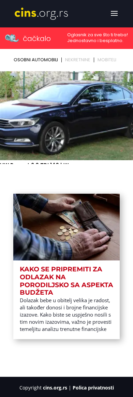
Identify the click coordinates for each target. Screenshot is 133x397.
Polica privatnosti (93, 387)
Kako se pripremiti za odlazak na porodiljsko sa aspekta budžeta (66, 280)
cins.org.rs (55, 387)
